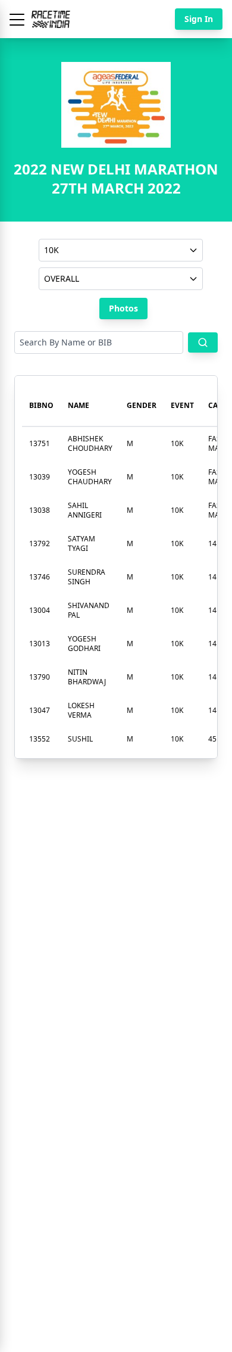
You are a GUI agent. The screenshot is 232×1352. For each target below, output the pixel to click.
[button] (17, 19)
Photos (123, 308)
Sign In (198, 18)
